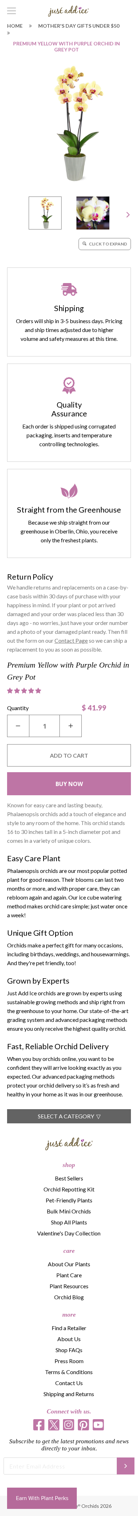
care (69, 1250)
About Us (69, 1338)
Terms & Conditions (69, 1371)
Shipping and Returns (69, 1393)
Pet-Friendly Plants (69, 1200)
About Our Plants (69, 1264)
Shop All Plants (69, 1222)
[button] (24, 691)
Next (128, 214)
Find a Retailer (69, 1327)
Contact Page (71, 640)
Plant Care (69, 1275)
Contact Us (69, 1382)
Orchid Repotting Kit (69, 1189)
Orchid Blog (69, 1297)
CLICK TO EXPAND (107, 244)
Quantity (18, 707)
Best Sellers (69, 1178)
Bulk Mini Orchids (69, 1211)
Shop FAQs (69, 1349)
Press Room (69, 1360)
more (69, 1314)
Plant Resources (69, 1286)
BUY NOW (69, 784)
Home (15, 26)
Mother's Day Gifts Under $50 (78, 26)
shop (69, 1164)
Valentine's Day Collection (68, 1233)
